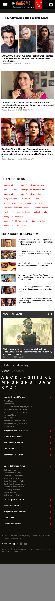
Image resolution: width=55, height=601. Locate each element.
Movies (5, 370)
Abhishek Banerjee (40, 208)
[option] (27, 338)
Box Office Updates (12, 478)
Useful (9, 518)
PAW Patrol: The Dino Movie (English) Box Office (22, 194)
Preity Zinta (8, 226)
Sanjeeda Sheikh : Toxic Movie (16, 221)
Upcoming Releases (12, 490)
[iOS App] (25, 543)
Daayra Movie (9, 426)
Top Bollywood (14, 499)
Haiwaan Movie (10, 415)
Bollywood (15, 511)
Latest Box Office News (13, 475)
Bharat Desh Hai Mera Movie (15, 421)
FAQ (21, 538)
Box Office (13, 443)
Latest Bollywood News (30, 199)
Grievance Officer (11, 538)
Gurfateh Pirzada (40, 212)
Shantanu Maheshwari (21, 212)
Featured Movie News (12, 473)
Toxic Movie (8, 401)
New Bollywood (14, 397)
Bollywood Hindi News (13, 495)
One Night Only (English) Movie (33, 190)
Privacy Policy (24, 536)
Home (4, 536)
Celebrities (18, 370)
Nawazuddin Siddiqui (40, 221)
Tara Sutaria (21, 226)
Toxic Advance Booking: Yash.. (32, 203)
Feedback (36, 536)
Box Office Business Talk (14, 481)
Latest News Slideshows (14, 487)
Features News (10, 203)
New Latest (12, 505)
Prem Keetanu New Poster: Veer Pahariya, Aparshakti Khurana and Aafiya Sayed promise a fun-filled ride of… (35, 277)
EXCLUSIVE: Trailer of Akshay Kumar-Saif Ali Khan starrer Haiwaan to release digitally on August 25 (34, 253)
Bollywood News (10, 199)
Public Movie (14, 437)
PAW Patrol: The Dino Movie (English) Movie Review (24, 185)
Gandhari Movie (10, 404)
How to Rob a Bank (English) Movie (18, 407)
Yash (6, 212)
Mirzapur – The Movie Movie (15, 409)
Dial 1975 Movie (10, 190)
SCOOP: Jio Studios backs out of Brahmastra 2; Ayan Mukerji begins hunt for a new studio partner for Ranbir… (34, 301)
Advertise (13, 536)
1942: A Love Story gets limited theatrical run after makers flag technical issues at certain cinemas (34, 289)
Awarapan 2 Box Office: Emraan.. (16, 208)
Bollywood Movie (16, 431)
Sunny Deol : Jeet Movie (13, 217)
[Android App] (21, 543)
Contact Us (46, 536)
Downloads (12, 524)
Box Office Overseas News (14, 484)
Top (9, 449)
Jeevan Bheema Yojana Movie (16, 412)
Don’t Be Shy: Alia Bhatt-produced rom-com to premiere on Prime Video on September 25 (35, 264)
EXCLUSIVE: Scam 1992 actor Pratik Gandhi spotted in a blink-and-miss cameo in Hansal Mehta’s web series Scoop (27, 58)
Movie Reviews (10, 492)
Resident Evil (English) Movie (15, 423)
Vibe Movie (8, 418)
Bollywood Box (13, 455)
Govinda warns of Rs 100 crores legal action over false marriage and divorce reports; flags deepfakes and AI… (35, 242)
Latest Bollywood (14, 466)
